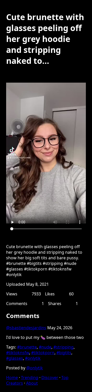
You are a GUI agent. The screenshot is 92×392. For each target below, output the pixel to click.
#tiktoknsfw (17, 352)
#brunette (27, 347)
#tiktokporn (42, 352)
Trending (29, 377)
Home (12, 377)
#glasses (14, 358)
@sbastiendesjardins (26, 327)
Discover (49, 377)
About (32, 383)
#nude (45, 347)
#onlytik (33, 358)
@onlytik (34, 368)
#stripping (63, 347)
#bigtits (63, 352)
